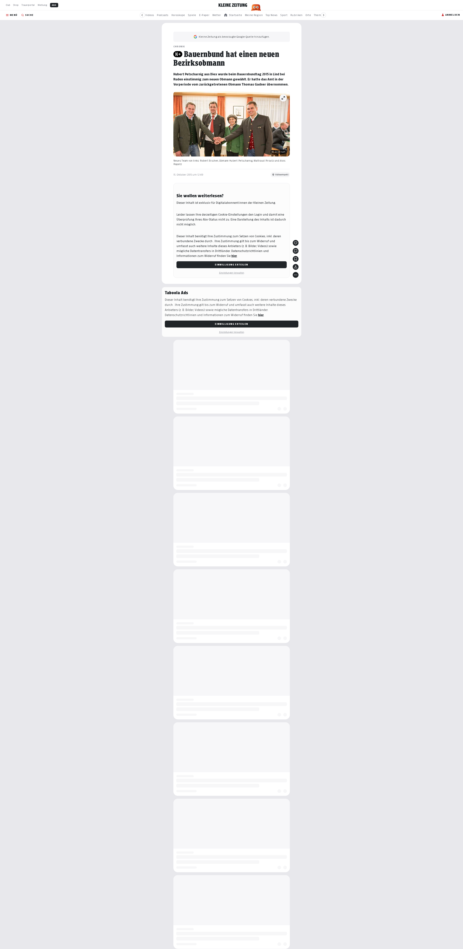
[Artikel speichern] (296, 259)
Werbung (42, 5)
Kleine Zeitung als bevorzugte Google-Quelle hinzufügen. (234, 36)
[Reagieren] (296, 243)
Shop (16, 5)
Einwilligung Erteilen (231, 264)
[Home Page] (232, 5)
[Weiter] (323, 15)
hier (234, 255)
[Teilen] (296, 267)
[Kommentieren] (296, 251)
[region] (233, 15)
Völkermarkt (281, 174)
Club (8, 5)
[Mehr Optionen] (296, 275)
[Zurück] (142, 15)
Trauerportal (28, 5)
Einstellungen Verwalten (231, 273)
